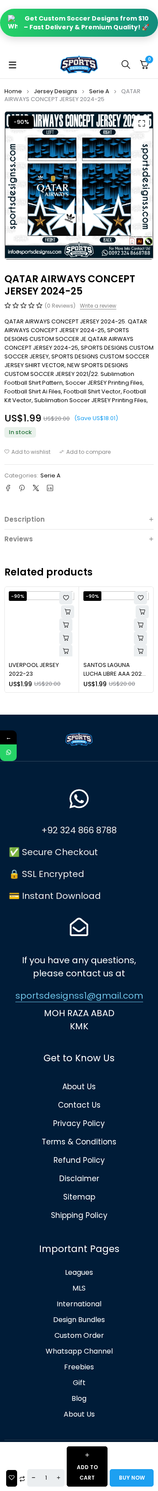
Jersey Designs (55, 91)
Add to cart (87, 1472)
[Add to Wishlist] (11, 1478)
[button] (141, 123)
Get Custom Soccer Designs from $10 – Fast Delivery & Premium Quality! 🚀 (86, 23)
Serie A (99, 91)
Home (13, 91)
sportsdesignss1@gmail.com (79, 995)
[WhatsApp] (8, 752)
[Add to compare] (85, 452)
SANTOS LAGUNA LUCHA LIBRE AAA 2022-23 (115, 673)
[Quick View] (65, 624)
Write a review (98, 306)
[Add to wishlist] (27, 452)
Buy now (132, 1477)
